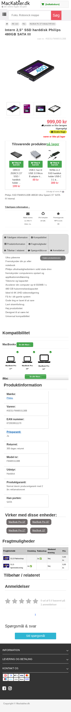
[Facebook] (5, 689)
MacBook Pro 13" (17, 522)
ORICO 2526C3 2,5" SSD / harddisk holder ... (16, 176)
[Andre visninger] (5, 109)
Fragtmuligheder (38, 244)
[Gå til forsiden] (7, 24)
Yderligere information (17, 237)
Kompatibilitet (40, 237)
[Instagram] (10, 689)
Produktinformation (15, 244)
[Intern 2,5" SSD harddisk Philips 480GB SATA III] (13, 114)
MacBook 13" (38, 530)
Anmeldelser (58, 250)
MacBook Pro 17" (17, 530)
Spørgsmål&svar (38, 250)
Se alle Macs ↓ (25, 345)
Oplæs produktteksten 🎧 (52, 258)
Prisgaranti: (14, 432)
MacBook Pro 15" (40, 522)
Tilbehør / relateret (15, 250)
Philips (10, 398)
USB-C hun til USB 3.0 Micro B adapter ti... (36, 173)
